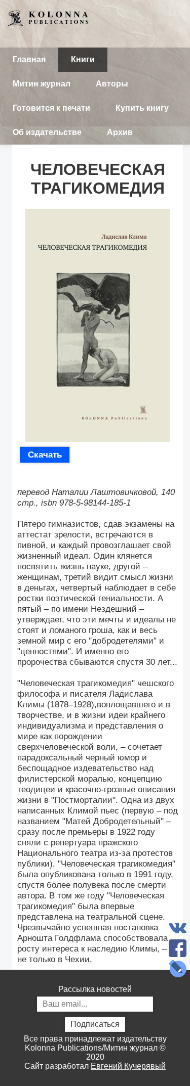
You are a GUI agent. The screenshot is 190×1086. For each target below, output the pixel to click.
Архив (120, 132)
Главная (29, 59)
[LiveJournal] (177, 968)
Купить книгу (142, 108)
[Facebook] (177, 948)
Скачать (45, 454)
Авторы (112, 83)
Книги (83, 59)
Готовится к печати (51, 108)
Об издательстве (47, 132)
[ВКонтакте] (177, 928)
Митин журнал (41, 83)
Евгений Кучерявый (128, 1066)
